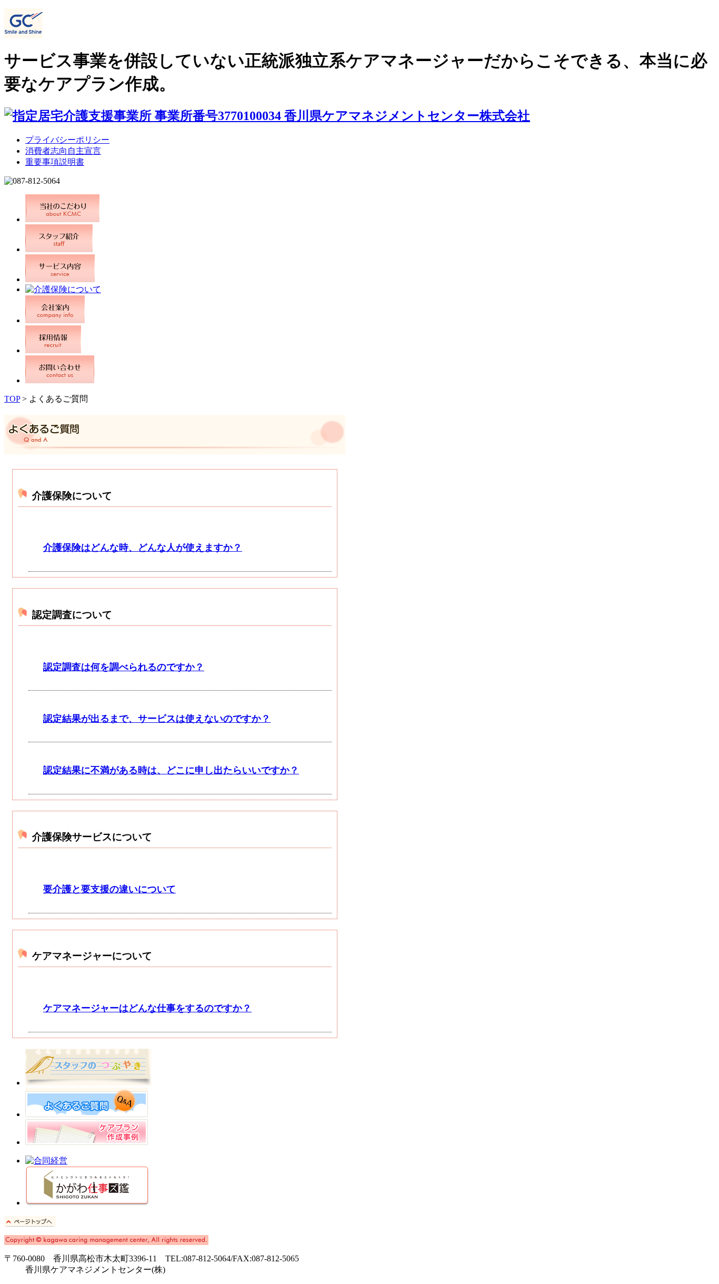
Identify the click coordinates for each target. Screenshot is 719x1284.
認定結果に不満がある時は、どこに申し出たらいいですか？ (171, 770)
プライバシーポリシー (67, 139)
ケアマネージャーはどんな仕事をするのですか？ (147, 1008)
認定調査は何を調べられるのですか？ (123, 667)
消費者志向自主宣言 (63, 150)
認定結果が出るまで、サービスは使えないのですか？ (157, 718)
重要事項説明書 (54, 161)
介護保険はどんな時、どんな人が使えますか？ (142, 547)
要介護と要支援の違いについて (109, 889)
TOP (12, 398)
